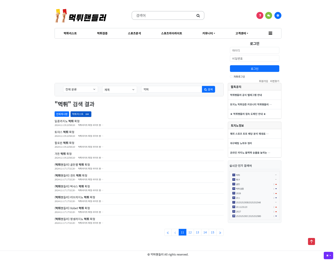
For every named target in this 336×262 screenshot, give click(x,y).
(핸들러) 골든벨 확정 (72, 164)
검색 (210, 89)
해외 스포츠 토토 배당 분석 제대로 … (249, 133)
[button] (270, 33)
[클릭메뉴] (277, 15)
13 (197, 232)
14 (205, 232)
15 (212, 232)
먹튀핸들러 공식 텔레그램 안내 (246, 95)
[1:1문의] (268, 15)
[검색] (198, 15)
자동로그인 (239, 76)
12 (190, 232)
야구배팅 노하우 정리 (241, 143)
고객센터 (241, 33)
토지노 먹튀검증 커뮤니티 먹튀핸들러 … (251, 104)
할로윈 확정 (64, 143)
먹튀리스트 (70, 33)
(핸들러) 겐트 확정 (71, 175)
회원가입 (263, 81)
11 (182, 232)
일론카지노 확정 (67, 121)
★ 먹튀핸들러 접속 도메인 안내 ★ (248, 114)
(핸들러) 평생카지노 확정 (75, 219)
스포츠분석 (134, 33)
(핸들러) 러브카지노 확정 (75, 197)
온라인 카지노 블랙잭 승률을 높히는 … (250, 152)
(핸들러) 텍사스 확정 (72, 186)
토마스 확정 (64, 132)
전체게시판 (62, 114)
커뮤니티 (207, 33)
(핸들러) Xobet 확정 (72, 208)
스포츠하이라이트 (171, 33)
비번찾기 (274, 81)
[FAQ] (259, 15)
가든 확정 (63, 154)
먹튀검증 (102, 33)
